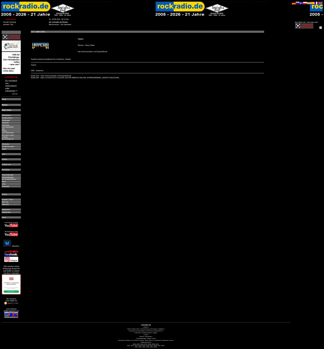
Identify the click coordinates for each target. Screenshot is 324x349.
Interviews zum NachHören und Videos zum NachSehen (145, 331)
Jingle (155, 332)
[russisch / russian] (297, 4)
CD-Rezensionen (147, 332)
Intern (171, 340)
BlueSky (15, 246)
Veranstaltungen (141, 338)
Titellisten (161, 329)
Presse (136, 340)
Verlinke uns (129, 340)
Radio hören (136, 329)
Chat (146, 334)
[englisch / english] (320, 4)
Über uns (151, 340)
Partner (142, 336)
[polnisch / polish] (305, 4)
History (146, 327)
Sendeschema (145, 329)
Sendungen (153, 329)
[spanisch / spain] (313, 4)
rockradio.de (146, 325)
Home (129, 329)
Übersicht (158, 340)
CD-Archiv (138, 332)
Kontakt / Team (143, 340)
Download (122, 340)
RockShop (148, 336)
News (149, 338)
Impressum (165, 340)
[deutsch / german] (294, 4)
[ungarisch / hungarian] (309, 4)
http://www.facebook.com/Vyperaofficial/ (92, 52)
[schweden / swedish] (301, 4)
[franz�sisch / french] (316, 4)
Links (153, 338)
